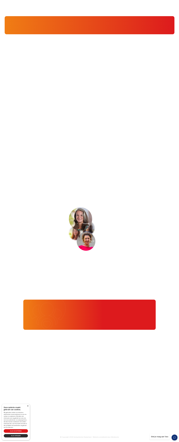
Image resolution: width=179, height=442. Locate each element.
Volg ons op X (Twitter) (38, 416)
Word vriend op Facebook (39, 411)
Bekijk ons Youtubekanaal (39, 431)
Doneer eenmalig (75, 420)
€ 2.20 (115, 312)
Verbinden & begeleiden (77, 383)
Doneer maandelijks (76, 424)
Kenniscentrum (32, 28)
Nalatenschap (73, 427)
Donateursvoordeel (76, 416)
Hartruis (116, 379)
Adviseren (72, 387)
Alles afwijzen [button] (16, 435)
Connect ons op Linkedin (39, 421)
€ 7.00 (147, 312)
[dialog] (16, 422)
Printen (108, 187)
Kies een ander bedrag (118, 321)
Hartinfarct (117, 376)
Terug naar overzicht (55, 187)
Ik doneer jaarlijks (146, 306)
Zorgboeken (73, 405)
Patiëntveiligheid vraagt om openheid (83, 390)
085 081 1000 (34, 395)
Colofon (116, 420)
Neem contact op (25, 255)
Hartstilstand (118, 383)
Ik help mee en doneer (142, 321)
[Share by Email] (135, 186)
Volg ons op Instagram (38, 426)
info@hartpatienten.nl (38, 400)
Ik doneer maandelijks (122, 306)
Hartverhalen (73, 394)
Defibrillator (118, 398)
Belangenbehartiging (76, 376)
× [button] (27, 406)
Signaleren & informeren (78, 379)
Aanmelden (124, 255)
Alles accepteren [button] (16, 431)
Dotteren (117, 409)
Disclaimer (117, 424)
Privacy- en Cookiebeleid (123, 428)
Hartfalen (117, 387)
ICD (114, 402)
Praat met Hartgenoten (77, 398)
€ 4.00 (131, 312)
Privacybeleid (17, 427)
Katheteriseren (119, 405)
